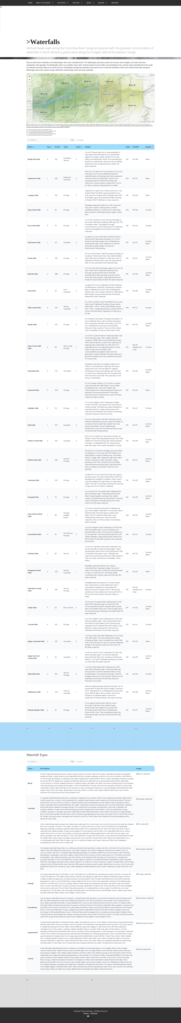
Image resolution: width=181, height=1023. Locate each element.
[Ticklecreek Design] (90, 1017)
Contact (86, 1013)
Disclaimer (94, 1013)
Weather (114, 3)
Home (30, 3)
